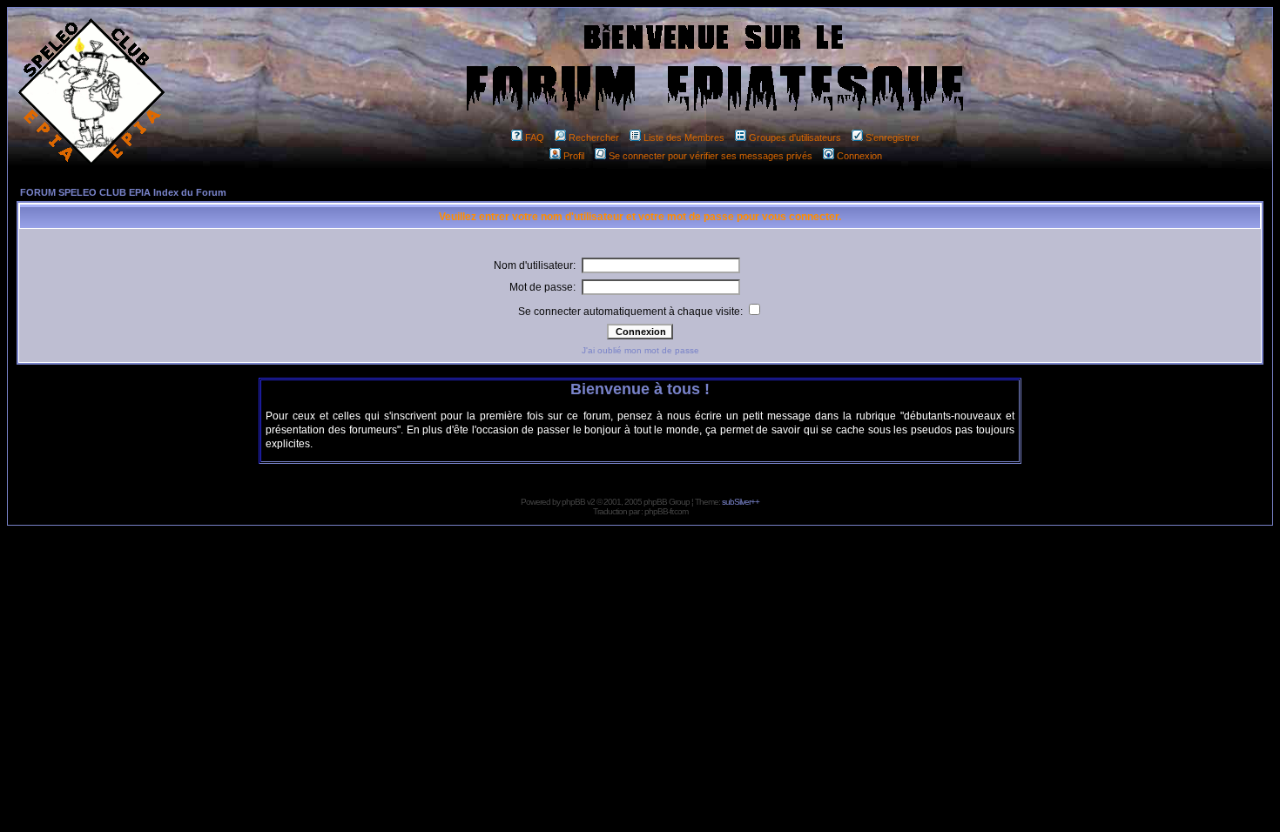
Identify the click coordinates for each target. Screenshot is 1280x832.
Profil (573, 156)
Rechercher (594, 137)
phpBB (573, 502)
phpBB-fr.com (666, 511)
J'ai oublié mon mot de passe (640, 350)
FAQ (534, 137)
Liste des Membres (683, 137)
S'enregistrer (893, 137)
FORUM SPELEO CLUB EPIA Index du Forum (123, 192)
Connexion (859, 156)
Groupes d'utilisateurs (795, 137)
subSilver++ (740, 502)
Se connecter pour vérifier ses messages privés (710, 156)
